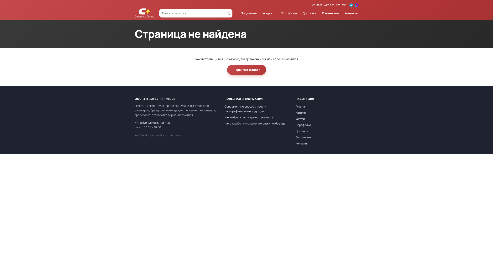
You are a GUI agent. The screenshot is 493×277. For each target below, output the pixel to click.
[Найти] (228, 13)
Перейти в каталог (246, 70)
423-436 (341, 5)
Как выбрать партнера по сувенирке (249, 117)
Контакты (351, 13)
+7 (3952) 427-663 (323, 5)
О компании (330, 13)
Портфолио (289, 13)
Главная (301, 106)
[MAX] (356, 5)
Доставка (309, 13)
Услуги (267, 13)
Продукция (249, 13)
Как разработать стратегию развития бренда (255, 123)
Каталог (301, 112)
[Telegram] (351, 5)
